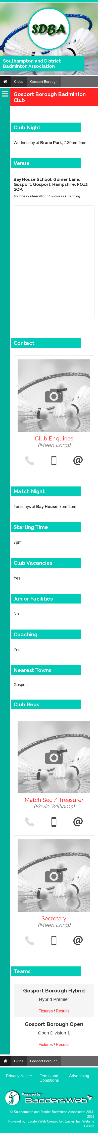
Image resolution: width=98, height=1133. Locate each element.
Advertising (79, 1076)
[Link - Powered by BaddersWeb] (49, 1104)
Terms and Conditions (49, 1078)
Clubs (18, 82)
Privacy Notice (19, 1076)
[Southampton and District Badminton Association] (49, 49)
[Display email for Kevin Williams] (78, 822)
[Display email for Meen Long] (78, 461)
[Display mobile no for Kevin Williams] (54, 822)
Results (62, 1011)
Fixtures (45, 1011)
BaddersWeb (36, 1121)
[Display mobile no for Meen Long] (54, 461)
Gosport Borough (44, 82)
